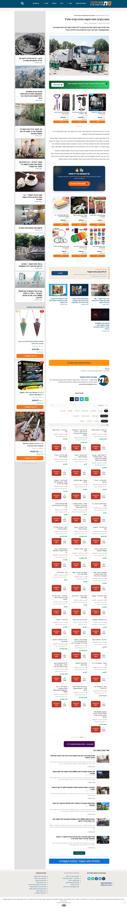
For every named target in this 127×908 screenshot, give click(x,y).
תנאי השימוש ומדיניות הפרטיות (63, 902)
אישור (64, 905)
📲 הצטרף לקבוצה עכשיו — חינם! (63, 465)
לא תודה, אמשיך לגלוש (64, 469)
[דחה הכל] (124, 902)
